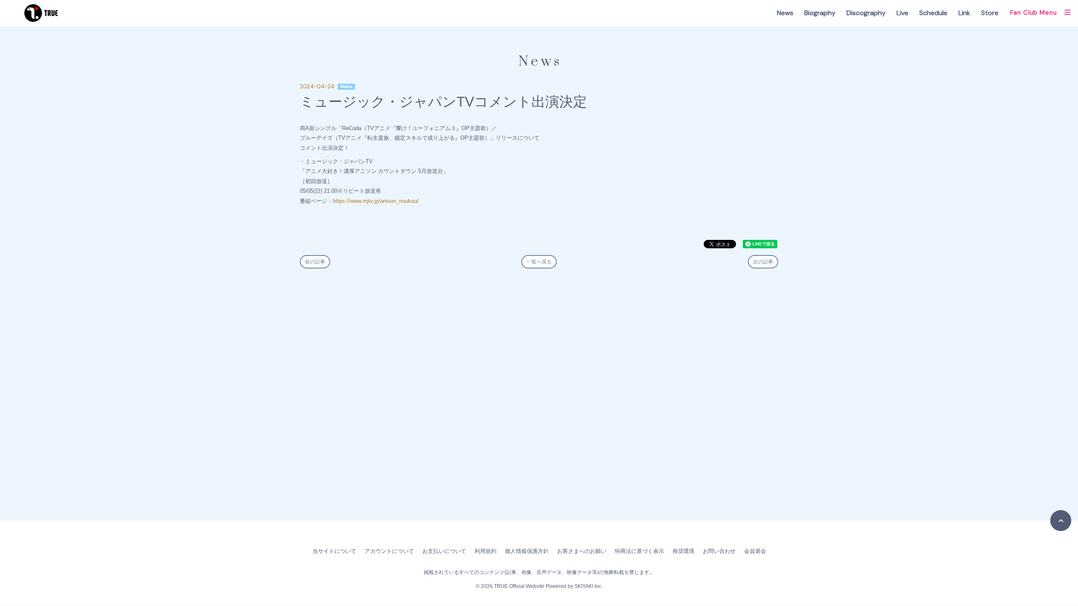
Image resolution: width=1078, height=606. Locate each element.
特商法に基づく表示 (639, 551)
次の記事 (763, 262)
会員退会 (755, 551)
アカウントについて (389, 551)
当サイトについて (334, 551)
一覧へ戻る (539, 262)
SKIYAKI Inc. (588, 586)
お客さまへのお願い (581, 551)
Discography (866, 12)
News (785, 12)
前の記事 (315, 262)
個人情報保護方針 (527, 551)
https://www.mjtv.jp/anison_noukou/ (376, 201)
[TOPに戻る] (1060, 520)
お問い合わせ (719, 551)
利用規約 (485, 551)
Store (989, 12)
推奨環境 (683, 551)
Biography (819, 12)
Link (964, 12)
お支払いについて (444, 551)
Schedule (933, 12)
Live (902, 12)
